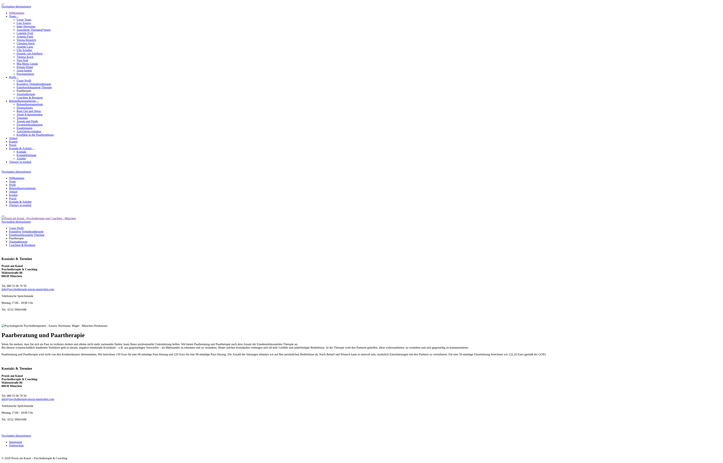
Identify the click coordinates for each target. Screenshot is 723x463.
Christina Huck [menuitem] (26, 43)
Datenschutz (16, 445)
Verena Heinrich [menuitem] (26, 40)
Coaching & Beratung (22, 245)
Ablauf (13, 191)
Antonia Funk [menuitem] (25, 36)
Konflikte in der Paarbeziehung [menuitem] (35, 134)
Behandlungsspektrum (22, 188)
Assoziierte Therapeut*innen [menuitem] (34, 29)
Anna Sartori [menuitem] (24, 70)
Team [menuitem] (12, 16)
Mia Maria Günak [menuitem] (27, 63)
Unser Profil (16, 228)
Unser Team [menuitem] (24, 19)
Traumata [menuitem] (22, 117)
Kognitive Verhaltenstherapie (26, 231)
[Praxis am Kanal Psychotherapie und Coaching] (39, 218)
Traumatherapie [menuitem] (26, 94)
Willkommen (16, 178)
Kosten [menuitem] (13, 141)
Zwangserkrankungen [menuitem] (30, 124)
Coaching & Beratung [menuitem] (30, 97)
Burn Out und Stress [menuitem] (29, 111)
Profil (12, 184)
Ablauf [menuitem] (13, 138)
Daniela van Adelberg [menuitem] (30, 53)
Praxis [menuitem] (12, 145)
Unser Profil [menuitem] (24, 80)
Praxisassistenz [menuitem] (25, 73)
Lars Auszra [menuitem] (24, 23)
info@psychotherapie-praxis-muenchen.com (28, 289)
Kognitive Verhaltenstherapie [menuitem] (34, 84)
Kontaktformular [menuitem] (26, 155)
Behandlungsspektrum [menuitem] (22, 101)
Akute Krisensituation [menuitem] (30, 114)
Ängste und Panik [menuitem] (27, 121)
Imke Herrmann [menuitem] (26, 26)
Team (12, 181)
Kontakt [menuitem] (21, 151)
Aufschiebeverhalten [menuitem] (29, 131)
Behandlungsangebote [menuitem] (30, 104)
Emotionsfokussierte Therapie (26, 234)
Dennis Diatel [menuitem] (25, 67)
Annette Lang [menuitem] (25, 46)
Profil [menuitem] (12, 77)
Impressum (15, 442)
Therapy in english (20, 205)
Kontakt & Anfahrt (20, 201)
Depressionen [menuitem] (25, 107)
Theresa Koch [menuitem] (25, 57)
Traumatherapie (18, 241)
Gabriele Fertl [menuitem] (25, 33)
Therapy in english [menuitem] (20, 161)
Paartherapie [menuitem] (24, 90)
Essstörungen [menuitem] (24, 128)
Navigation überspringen (16, 6)
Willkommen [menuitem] (16, 12)
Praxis (12, 198)
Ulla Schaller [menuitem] (24, 50)
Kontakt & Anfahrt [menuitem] (20, 148)
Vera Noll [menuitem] (22, 60)
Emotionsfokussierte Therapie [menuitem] (34, 87)
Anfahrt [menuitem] (21, 158)
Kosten (13, 195)
